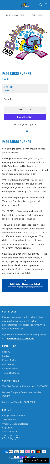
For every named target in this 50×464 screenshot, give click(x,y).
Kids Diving (19, 15)
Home (8, 15)
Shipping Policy (10, 368)
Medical (6, 356)
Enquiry (6, 351)
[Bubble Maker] (25, 285)
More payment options (25, 124)
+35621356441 (10, 419)
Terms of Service (10, 372)
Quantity (8, 99)
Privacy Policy (9, 360)
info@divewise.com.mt (13, 415)
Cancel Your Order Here (36, 460)
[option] (25, 42)
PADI (5, 79)
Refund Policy (9, 364)
